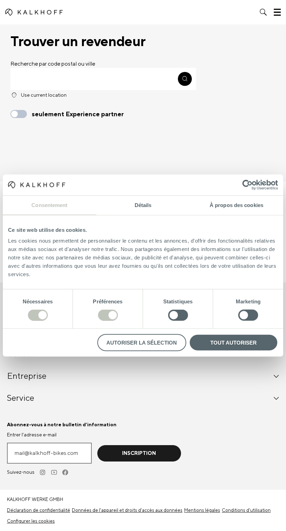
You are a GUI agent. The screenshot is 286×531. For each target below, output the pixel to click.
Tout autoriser (233, 343)
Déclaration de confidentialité (38, 510)
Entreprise (26, 376)
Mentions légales (202, 510)
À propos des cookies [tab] (236, 205)
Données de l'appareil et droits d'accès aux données (127, 510)
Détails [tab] (143, 205)
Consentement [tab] (49, 205)
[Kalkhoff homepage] (34, 12)
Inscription (139, 453)
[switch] (108, 314)
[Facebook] (65, 472)
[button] (263, 12)
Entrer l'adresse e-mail (32, 435)
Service (20, 398)
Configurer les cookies (31, 521)
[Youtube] (54, 472)
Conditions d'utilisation (246, 510)
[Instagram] (43, 472)
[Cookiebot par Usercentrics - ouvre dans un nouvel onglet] (247, 184)
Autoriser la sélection (141, 343)
